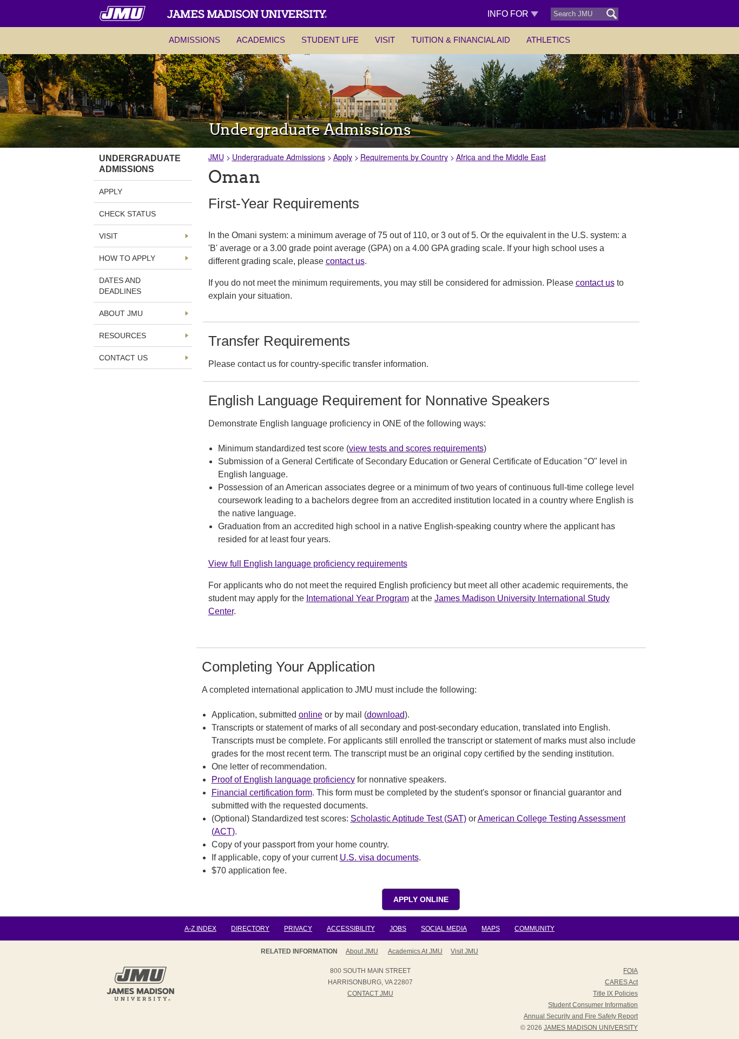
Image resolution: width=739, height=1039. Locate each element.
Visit (385, 39)
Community (534, 928)
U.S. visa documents (379, 857)
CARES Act (621, 982)
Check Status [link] (127, 213)
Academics (260, 39)
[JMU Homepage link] (140, 999)
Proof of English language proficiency (283, 779)
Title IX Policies (615, 993)
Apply (342, 157)
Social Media (444, 928)
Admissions (194, 39)
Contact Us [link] (123, 357)
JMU (216, 157)
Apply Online (420, 899)
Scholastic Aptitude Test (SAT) (408, 818)
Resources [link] (122, 335)
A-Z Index (200, 928)
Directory (250, 928)
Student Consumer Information (593, 1005)
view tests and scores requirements (416, 448)
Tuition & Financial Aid (460, 39)
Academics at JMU (415, 951)
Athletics (548, 39)
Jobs (398, 928)
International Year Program (357, 598)
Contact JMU (370, 993)
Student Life (330, 39)
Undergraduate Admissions (278, 157)
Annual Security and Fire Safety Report (581, 1016)
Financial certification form (262, 792)
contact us (345, 261)
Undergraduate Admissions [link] (140, 164)
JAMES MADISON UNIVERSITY (591, 1027)
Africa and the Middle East (501, 157)
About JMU (362, 951)
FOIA (630, 971)
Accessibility (351, 928)
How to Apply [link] (127, 258)
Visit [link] (108, 236)
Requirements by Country (404, 157)
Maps (490, 928)
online (310, 714)
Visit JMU (464, 951)
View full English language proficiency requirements (307, 563)
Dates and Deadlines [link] (120, 285)
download (386, 714)
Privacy (298, 928)
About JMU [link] (121, 313)
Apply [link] (110, 191)
